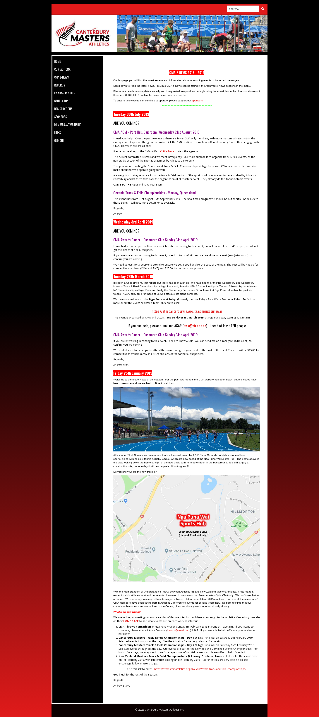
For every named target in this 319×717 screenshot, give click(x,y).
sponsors (197, 100)
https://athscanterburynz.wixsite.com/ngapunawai (187, 311)
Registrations (63, 109)
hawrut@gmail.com (178, 630)
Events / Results (64, 93)
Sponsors (60, 117)
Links (57, 132)
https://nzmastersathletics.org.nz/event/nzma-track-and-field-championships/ (200, 669)
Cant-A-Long (62, 101)
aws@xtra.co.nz (195, 325)
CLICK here (167, 151)
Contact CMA (62, 69)
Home (57, 61)
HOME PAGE (131, 621)
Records (59, 85)
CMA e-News (61, 77)
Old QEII (59, 140)
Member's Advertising (67, 124)
